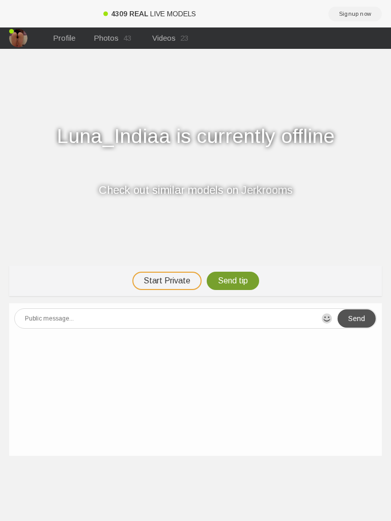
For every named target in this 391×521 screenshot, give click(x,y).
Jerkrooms (267, 190)
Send (356, 318)
